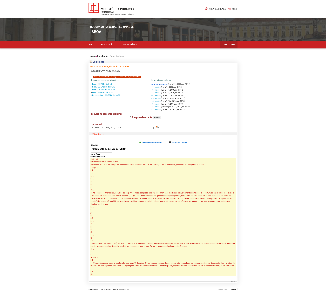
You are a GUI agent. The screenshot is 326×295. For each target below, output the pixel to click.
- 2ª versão (156, 107)
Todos (160, 128)
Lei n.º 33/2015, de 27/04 (102, 84)
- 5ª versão (156, 98)
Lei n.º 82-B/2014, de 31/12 (103, 87)
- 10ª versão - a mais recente (159, 84)
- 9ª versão (156, 87)
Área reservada (217, 9)
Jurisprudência (129, 44)
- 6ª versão (156, 95)
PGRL (91, 44)
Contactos (229, 44)
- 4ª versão (156, 101)
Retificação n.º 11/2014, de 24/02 (106, 95)
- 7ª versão (156, 93)
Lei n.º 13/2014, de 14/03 (102, 92)
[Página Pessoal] (111, 9)
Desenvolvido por (223, 290)
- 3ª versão (156, 104)
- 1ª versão (156, 109)
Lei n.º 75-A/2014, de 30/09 (103, 90)
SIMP (234, 9)
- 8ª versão (156, 90)
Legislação (107, 44)
